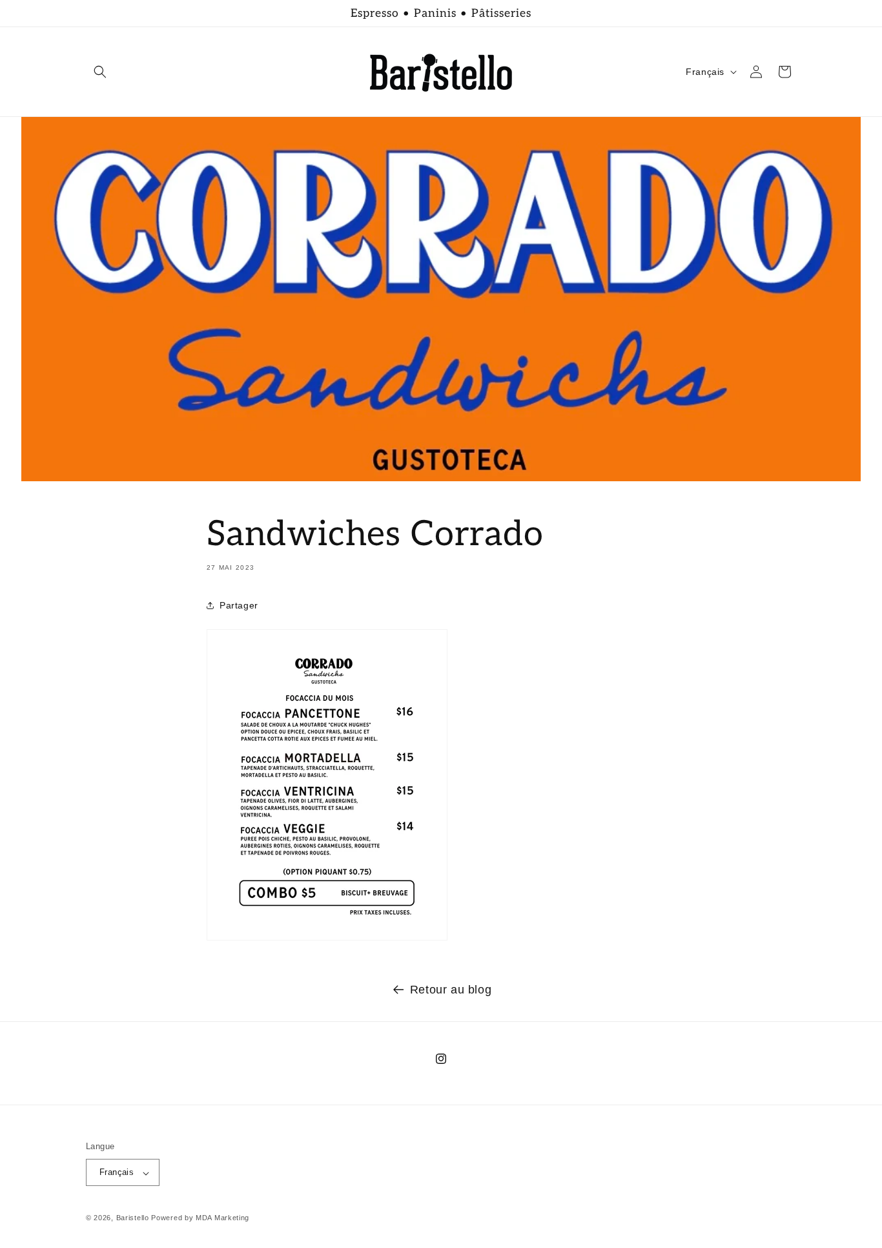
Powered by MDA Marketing (200, 1218)
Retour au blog (450, 989)
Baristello (132, 1218)
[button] (100, 71)
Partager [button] (239, 605)
